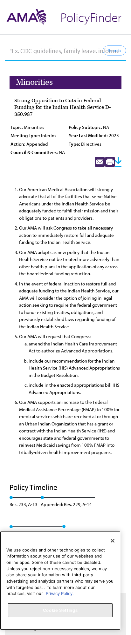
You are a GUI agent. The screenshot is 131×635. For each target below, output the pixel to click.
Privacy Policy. (60, 593)
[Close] (113, 541)
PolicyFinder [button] (90, 17)
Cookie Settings (60, 610)
